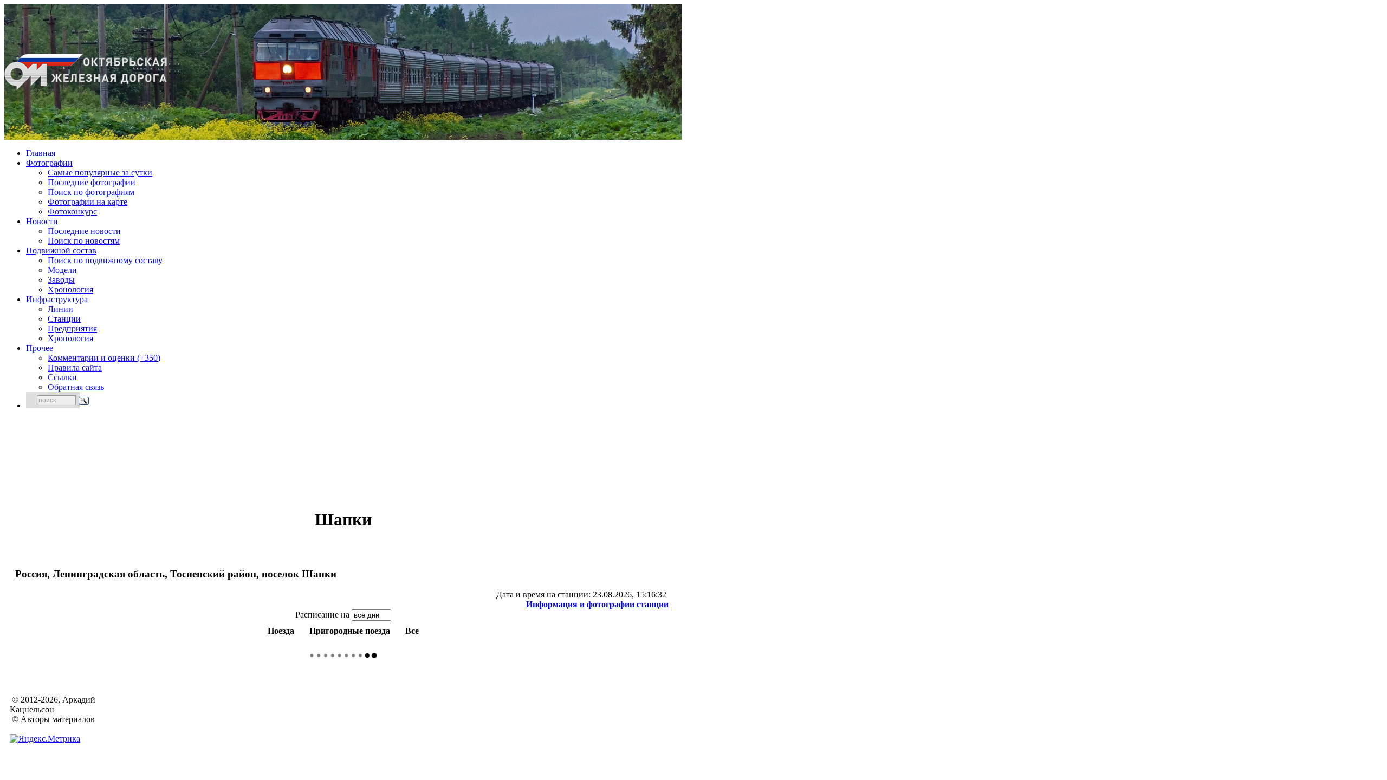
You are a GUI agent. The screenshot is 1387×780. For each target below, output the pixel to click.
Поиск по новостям (84, 240)
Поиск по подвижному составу (105, 260)
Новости (42, 221)
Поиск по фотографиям (91, 192)
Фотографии (49, 162)
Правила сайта (75, 367)
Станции (64, 318)
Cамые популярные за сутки (100, 172)
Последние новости (84, 231)
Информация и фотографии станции (597, 604)
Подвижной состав (61, 250)
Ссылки (62, 377)
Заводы (61, 279)
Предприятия (72, 328)
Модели (62, 270)
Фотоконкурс (72, 211)
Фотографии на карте (87, 201)
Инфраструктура (57, 299)
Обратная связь (76, 387)
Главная (40, 153)
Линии (60, 309)
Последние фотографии (91, 182)
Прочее (39, 348)
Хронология (70, 289)
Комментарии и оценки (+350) (104, 357)
